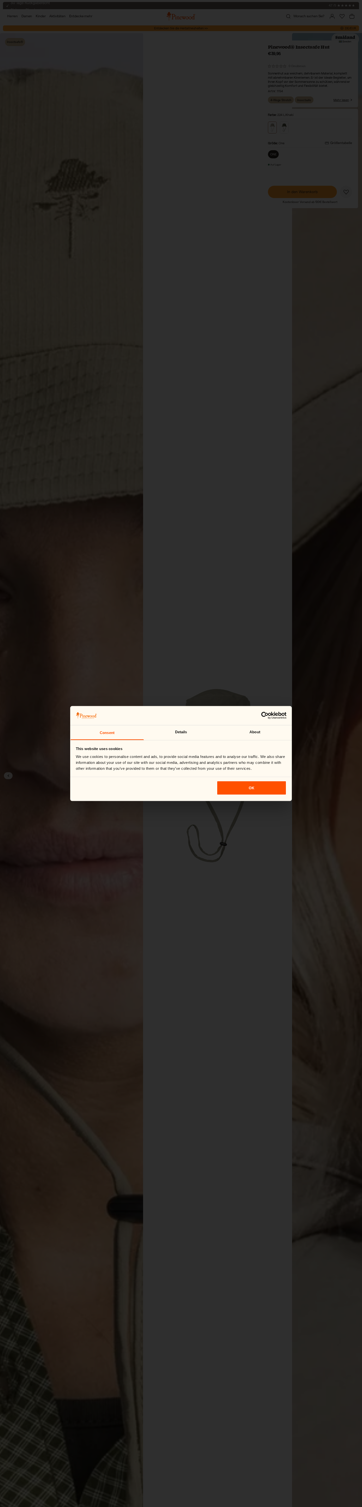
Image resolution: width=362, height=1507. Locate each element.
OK (251, 788)
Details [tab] (181, 732)
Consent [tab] (107, 732)
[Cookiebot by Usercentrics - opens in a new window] (264, 715)
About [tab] (254, 732)
